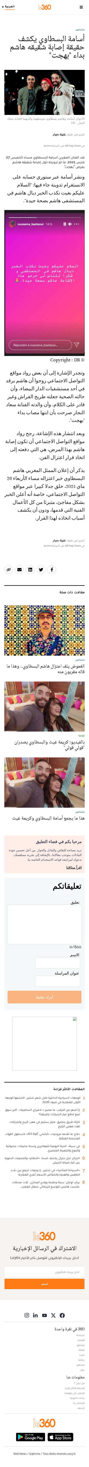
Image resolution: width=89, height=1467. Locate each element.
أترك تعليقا (44, 997)
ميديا (82, 1354)
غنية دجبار (59, 134)
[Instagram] (26, 1315)
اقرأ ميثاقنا (74, 867)
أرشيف (81, 1407)
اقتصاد (81, 1340)
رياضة (81, 1359)
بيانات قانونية (77, 1398)
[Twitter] (53, 1315)
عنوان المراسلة (67, 973)
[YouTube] (44, 1315)
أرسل (44, 1283)
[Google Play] (30, 1436)
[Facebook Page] (62, 1315)
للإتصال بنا (79, 1402)
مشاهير (80, 29)
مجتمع (81, 1344)
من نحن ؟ (79, 1383)
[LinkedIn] (35, 1315)
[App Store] (60, 1436)
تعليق (75, 902)
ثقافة (82, 1349)
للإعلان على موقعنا (74, 1393)
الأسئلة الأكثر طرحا (75, 1388)
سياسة (80, 1335)
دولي (82, 1369)
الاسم (74, 955)
